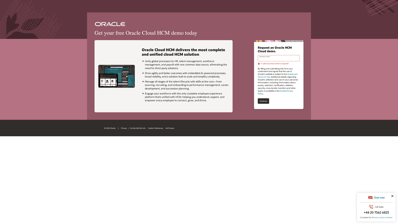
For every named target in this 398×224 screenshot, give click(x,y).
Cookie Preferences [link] (155, 128)
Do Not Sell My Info (138, 128)
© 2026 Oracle (110, 128)
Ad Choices (170, 128)
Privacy (124, 128)
